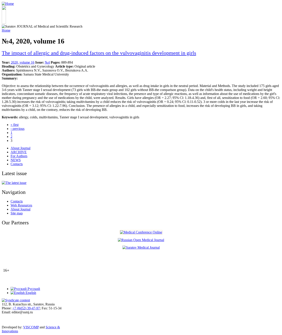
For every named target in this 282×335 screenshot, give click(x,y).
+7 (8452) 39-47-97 (26, 308)
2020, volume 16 (22, 62)
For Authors (19, 156)
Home (6, 30)
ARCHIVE (19, 152)
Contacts (17, 164)
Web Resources (21, 205)
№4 (47, 62)
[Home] (8, 4)
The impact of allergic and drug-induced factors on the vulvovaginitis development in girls (99, 53)
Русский (33, 289)
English (30, 293)
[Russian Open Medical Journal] (141, 240)
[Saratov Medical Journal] (141, 247)
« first (15, 125)
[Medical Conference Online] (141, 232)
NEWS (16, 160)
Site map (17, 213)
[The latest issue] (14, 183)
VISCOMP (31, 327)
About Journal (20, 148)
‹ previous (17, 129)
